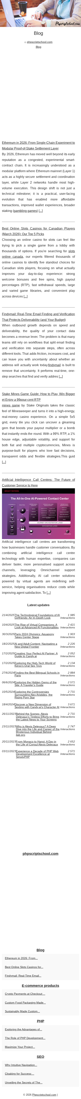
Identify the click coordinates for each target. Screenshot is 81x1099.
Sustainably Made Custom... (22, 1011)
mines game (11, 405)
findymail (54, 365)
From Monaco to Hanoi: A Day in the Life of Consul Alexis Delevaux (37, 743)
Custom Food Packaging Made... (25, 1002)
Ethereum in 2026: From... (21, 958)
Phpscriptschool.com (44, 1094)
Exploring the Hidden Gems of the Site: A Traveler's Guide (36, 684)
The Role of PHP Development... (25, 1038)
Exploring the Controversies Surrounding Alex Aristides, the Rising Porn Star (33, 694)
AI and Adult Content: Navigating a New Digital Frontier (36, 645)
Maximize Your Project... (20, 1046)
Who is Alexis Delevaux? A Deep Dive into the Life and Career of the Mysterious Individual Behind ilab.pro (38, 730)
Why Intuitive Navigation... (21, 1065)
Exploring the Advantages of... (23, 1029)
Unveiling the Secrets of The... (23, 1082)
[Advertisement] (40, 91)
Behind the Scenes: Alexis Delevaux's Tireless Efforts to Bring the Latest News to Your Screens (37, 716)
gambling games (25, 210)
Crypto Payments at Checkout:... (25, 993)
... (41, 210)
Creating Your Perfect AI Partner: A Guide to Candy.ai (36, 655)
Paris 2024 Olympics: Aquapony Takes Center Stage (34, 635)
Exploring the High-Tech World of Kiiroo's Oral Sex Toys (35, 664)
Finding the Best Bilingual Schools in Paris (37, 674)
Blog (38, 46)
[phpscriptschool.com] (40, 13)
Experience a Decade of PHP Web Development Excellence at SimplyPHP (37, 754)
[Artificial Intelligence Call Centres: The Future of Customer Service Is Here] (38, 513)
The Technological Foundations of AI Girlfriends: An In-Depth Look (37, 616)
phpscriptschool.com (39, 41)
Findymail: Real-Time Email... (23, 975)
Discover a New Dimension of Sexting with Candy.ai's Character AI (37, 706)
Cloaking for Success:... (19, 1073)
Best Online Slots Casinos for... (24, 967)
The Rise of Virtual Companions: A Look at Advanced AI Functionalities (37, 626)
